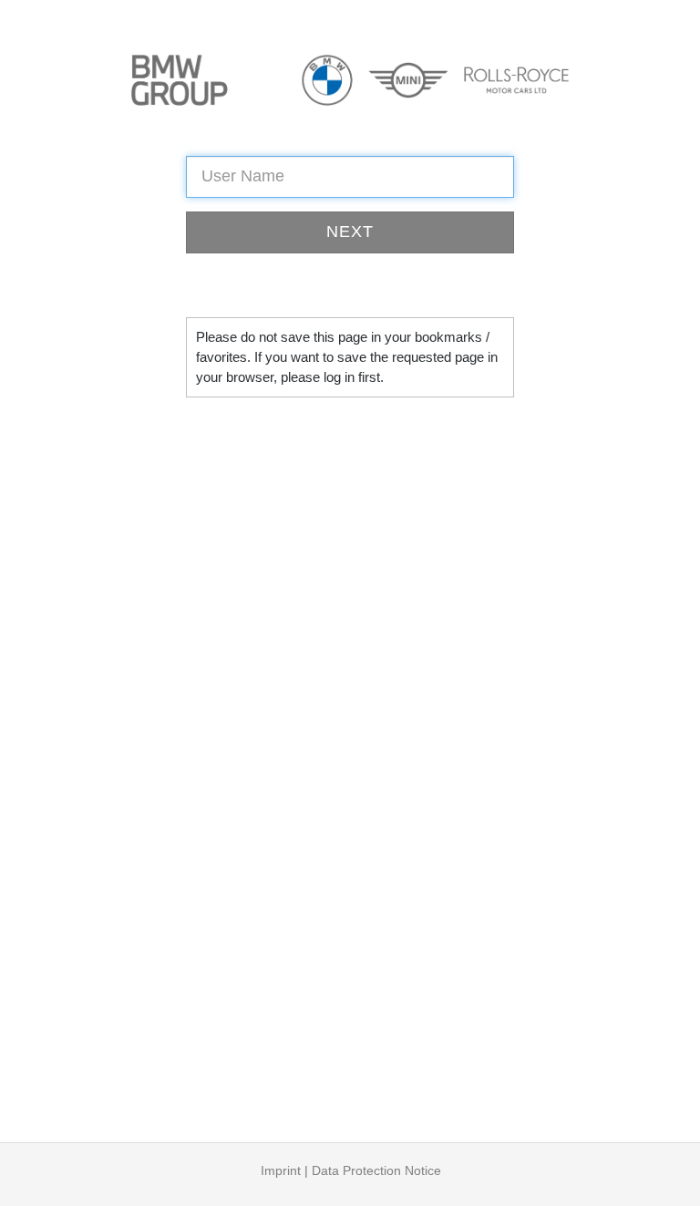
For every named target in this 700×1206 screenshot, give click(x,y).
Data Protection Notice (376, 1170)
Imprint (281, 1170)
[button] (350, 232)
